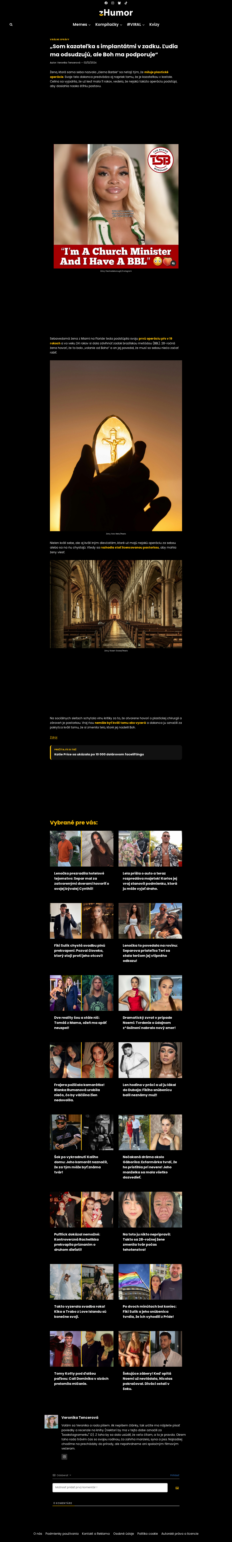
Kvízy (154, 24)
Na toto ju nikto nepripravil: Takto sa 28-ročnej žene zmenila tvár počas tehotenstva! (147, 1242)
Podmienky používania (62, 1534)
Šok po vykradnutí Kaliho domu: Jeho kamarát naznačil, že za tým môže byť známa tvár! (81, 1165)
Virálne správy (59, 39)
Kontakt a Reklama (96, 1534)
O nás (37, 1534)
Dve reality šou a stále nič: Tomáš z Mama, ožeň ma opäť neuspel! (80, 1022)
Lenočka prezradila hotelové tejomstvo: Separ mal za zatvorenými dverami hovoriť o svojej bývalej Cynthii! (81, 881)
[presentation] (81, 848)
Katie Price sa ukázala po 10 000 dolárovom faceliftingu (99, 754)
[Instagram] (112, 3)
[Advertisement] (116, 117)
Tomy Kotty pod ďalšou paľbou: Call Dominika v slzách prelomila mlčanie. (81, 1378)
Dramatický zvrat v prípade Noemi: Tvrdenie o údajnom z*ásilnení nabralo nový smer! (149, 1022)
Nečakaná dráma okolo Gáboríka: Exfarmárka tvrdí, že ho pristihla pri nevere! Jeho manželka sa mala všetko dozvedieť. (150, 1167)
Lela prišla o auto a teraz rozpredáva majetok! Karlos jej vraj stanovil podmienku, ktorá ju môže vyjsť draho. (150, 881)
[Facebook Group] (119, 3)
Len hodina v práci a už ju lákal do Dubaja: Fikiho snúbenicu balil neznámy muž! (149, 1089)
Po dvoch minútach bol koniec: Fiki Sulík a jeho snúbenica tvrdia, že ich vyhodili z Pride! (149, 1311)
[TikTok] (126, 3)
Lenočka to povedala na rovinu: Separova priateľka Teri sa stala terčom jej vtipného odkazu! (150, 953)
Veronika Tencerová (68, 62)
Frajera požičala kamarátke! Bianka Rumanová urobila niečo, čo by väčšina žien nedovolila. (79, 1092)
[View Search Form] (9, 24)
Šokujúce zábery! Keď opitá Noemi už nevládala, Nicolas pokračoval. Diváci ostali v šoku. (147, 1381)
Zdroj (53, 737)
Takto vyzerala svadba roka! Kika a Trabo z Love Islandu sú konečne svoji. (80, 1311)
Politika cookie (147, 1534)
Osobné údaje (123, 1534)
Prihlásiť (174, 1475)
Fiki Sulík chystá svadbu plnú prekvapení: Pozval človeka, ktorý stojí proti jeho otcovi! (79, 950)
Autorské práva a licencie (180, 1534)
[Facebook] (106, 3)
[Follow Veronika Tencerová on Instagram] (64, 1457)
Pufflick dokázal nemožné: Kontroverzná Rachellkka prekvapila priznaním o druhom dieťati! (77, 1242)
